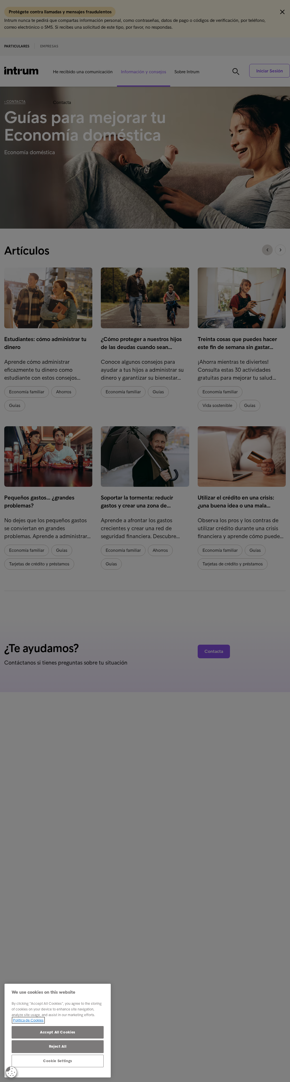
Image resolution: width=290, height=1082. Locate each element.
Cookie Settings (57, 1061)
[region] (58, 1030)
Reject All (58, 1046)
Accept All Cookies (57, 1032)
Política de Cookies (28, 1020)
